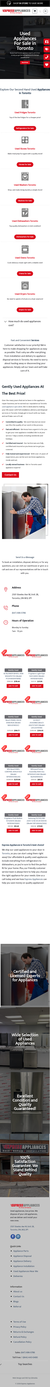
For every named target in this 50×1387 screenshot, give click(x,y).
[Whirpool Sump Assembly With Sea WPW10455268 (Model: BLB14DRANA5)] (36, 751)
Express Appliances (33, 879)
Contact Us (18, 1296)
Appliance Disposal (22, 1256)
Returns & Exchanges (23, 1332)
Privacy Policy (19, 1327)
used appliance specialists (12, 406)
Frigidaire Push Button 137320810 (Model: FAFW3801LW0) (13, 821)
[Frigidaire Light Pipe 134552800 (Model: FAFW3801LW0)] (36, 655)
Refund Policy (19, 1337)
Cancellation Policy (22, 1342)
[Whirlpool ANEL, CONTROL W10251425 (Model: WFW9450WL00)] (13, 751)
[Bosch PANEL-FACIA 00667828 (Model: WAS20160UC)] (13, 702)
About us (17, 1292)
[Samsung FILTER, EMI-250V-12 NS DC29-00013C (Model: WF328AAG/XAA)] (36, 800)
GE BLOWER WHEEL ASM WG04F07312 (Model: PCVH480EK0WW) (13, 676)
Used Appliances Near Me (25, 1271)
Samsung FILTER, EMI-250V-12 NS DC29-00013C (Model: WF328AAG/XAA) (37, 821)
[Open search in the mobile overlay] (40, 11)
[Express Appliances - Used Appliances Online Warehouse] (16, 11)
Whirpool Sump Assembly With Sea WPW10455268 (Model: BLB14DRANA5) (36, 773)
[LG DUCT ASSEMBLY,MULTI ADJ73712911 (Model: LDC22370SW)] (36, 702)
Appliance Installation (23, 1266)
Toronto (6, 853)
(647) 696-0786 (19, 613)
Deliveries (18, 1276)
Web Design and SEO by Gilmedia (25, 1377)
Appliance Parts (21, 1251)
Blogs (16, 1302)
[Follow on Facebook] (13, 1236)
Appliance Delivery (22, 1261)
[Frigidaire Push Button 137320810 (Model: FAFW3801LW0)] (13, 800)
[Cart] (34, 11)
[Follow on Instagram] (18, 1236)
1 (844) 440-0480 (30, 1357)
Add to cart (13, 686)
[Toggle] (5, 322)
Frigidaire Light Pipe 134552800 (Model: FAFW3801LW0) (36, 676)
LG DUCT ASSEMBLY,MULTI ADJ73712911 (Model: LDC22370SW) (37, 724)
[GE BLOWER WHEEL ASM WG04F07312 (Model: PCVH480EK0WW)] (13, 655)
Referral (17, 1307)
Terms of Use (19, 1322)
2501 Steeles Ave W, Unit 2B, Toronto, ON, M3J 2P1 (22, 1228)
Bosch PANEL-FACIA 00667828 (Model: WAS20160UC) (13, 723)
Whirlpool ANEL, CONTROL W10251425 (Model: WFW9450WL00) (13, 773)
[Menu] (45, 11)
